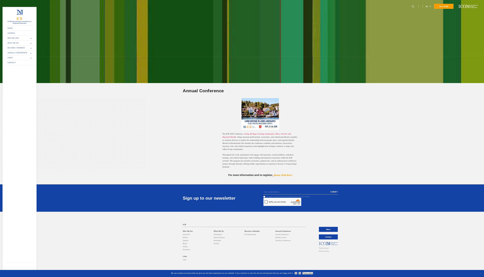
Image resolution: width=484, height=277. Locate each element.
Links (10, 58)
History (185, 247)
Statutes (185, 240)
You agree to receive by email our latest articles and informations (288, 196)
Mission (185, 237)
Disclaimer (186, 250)
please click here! (283, 175)
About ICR (186, 234)
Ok (296, 273)
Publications (218, 234)
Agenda (11, 33)
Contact (12, 63)
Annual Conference (17, 53)
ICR (20, 18)
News (10, 28)
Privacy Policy (324, 251)
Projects (216, 243)
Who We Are (13, 38)
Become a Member (16, 48)
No (300, 273)
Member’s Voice (280, 237)
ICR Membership (250, 234)
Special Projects (219, 237)
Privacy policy (307, 273)
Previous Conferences (283, 240)
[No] (481, 273)
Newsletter (217, 240)
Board (185, 243)
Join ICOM (443, 6)
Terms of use (323, 248)
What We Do (13, 43)
